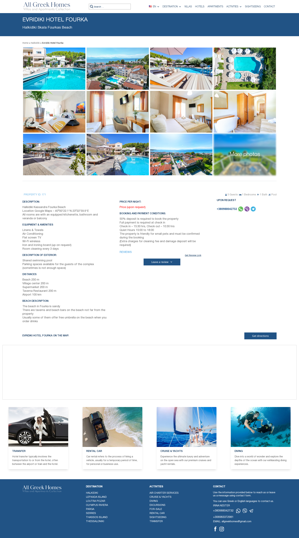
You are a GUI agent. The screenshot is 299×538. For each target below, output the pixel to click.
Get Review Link (193, 255)
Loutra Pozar (95, 501)
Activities (232, 7)
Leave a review (159, 262)
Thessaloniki (95, 521)
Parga (90, 509)
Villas (188, 7)
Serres (91, 513)
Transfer (156, 521)
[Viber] (244, 511)
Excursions (157, 505)
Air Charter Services (164, 493)
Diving (154, 501)
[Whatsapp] (238, 511)
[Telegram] (251, 511)
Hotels (199, 7)
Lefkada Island (96, 497)
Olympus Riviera (97, 505)
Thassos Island (97, 517)
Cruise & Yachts (160, 497)
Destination (170, 7)
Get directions (260, 336)
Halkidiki (35, 42)
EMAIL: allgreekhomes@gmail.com (232, 522)
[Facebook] (215, 529)
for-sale (156, 509)
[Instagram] (221, 529)
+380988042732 (227, 209)
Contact (269, 7)
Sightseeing (253, 7)
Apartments (215, 7)
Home (25, 42)
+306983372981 (223, 517)
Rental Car (157, 513)
